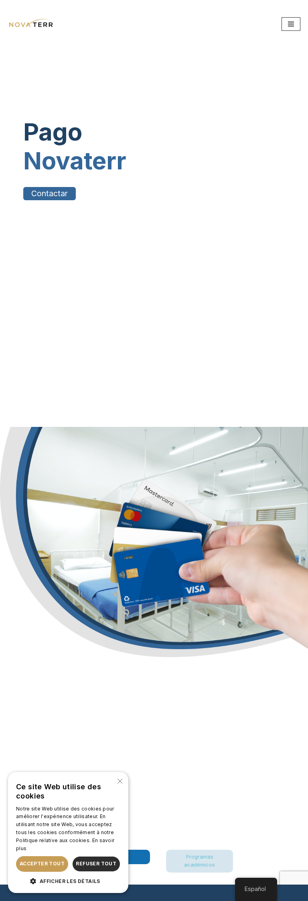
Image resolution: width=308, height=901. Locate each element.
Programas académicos (199, 861)
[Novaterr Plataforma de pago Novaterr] (32, 24)
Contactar (49, 193)
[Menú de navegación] (291, 24)
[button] (68, 881)
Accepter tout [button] (42, 864)
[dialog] (68, 832)
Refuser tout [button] (96, 864)
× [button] (119, 781)
